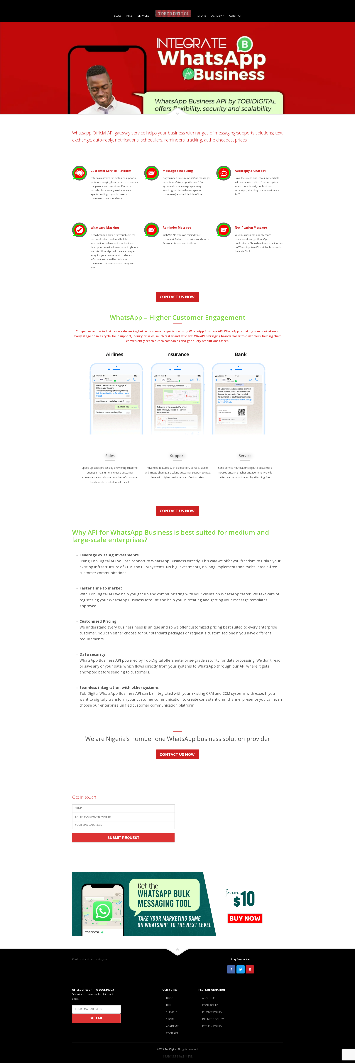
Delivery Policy (320, 4)
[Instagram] (19, 4)
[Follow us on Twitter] (240, 969)
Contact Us (282, 4)
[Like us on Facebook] (231, 969)
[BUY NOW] (177, 904)
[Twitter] (14, 4)
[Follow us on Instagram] (250, 969)
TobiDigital (171, 1049)
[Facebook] (8, 4)
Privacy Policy (300, 4)
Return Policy (340, 4)
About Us (267, 4)
